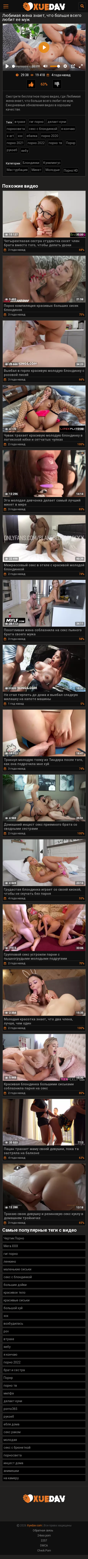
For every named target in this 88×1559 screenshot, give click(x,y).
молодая (10, 1440)
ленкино (10, 1261)
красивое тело (14, 1292)
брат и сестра (14, 1370)
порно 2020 (49, 136)
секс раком (12, 1432)
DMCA (44, 1545)
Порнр (70, 143)
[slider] (21, 66)
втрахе (20, 122)
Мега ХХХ (11, 1246)
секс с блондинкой (43, 129)
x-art (10, 136)
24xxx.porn (44, 1535)
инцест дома (13, 1463)
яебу (24, 151)
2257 (44, 1540)
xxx (20, 136)
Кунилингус (52, 163)
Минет (37, 170)
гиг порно (36, 122)
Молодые (53, 170)
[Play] (7, 66)
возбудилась (13, 1323)
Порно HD (71, 170)
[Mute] (45, 66)
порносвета (16, 129)
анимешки (11, 1471)
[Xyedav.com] (44, 10)
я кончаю (68, 129)
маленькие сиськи (17, 1269)
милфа (9, 1393)
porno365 (10, 1409)
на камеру (11, 1478)
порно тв (55, 143)
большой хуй (13, 1308)
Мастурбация (17, 170)
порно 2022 (36, 143)
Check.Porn (44, 1550)
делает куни (57, 122)
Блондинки (31, 163)
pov (6, 1331)
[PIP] (73, 66)
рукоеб (12, 150)
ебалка (32, 136)
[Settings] (65, 66)
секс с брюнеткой (17, 1447)
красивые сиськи (17, 1300)
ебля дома (11, 1424)
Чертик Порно (14, 1238)
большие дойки (15, 1285)
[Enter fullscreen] (80, 66)
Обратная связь (43, 1530)
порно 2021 (15, 143)
